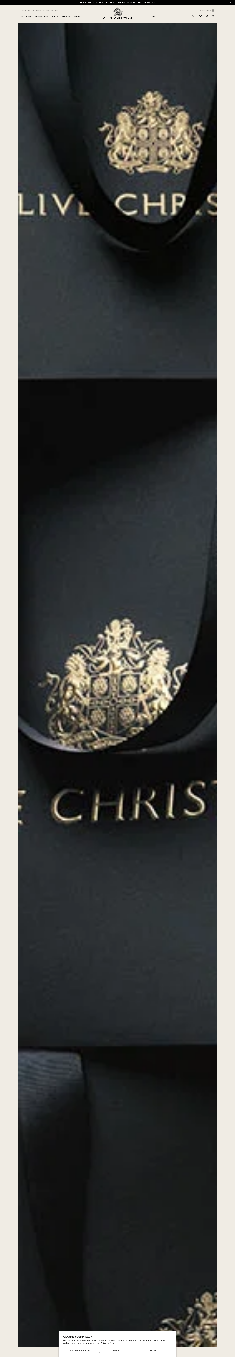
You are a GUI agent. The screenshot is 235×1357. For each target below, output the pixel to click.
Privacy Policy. (108, 1343)
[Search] (193, 16)
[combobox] (175, 16)
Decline (152, 1350)
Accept (116, 1350)
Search (154, 16)
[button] (213, 16)
